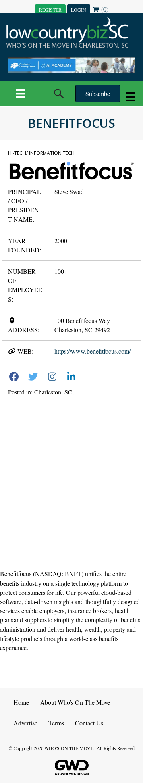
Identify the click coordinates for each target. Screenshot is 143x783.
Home (21, 702)
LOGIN (78, 9)
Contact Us (89, 723)
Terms (56, 723)
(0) (104, 9)
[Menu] (20, 93)
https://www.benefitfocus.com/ (92, 351)
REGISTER (50, 9)
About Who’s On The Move (75, 702)
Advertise (25, 723)
